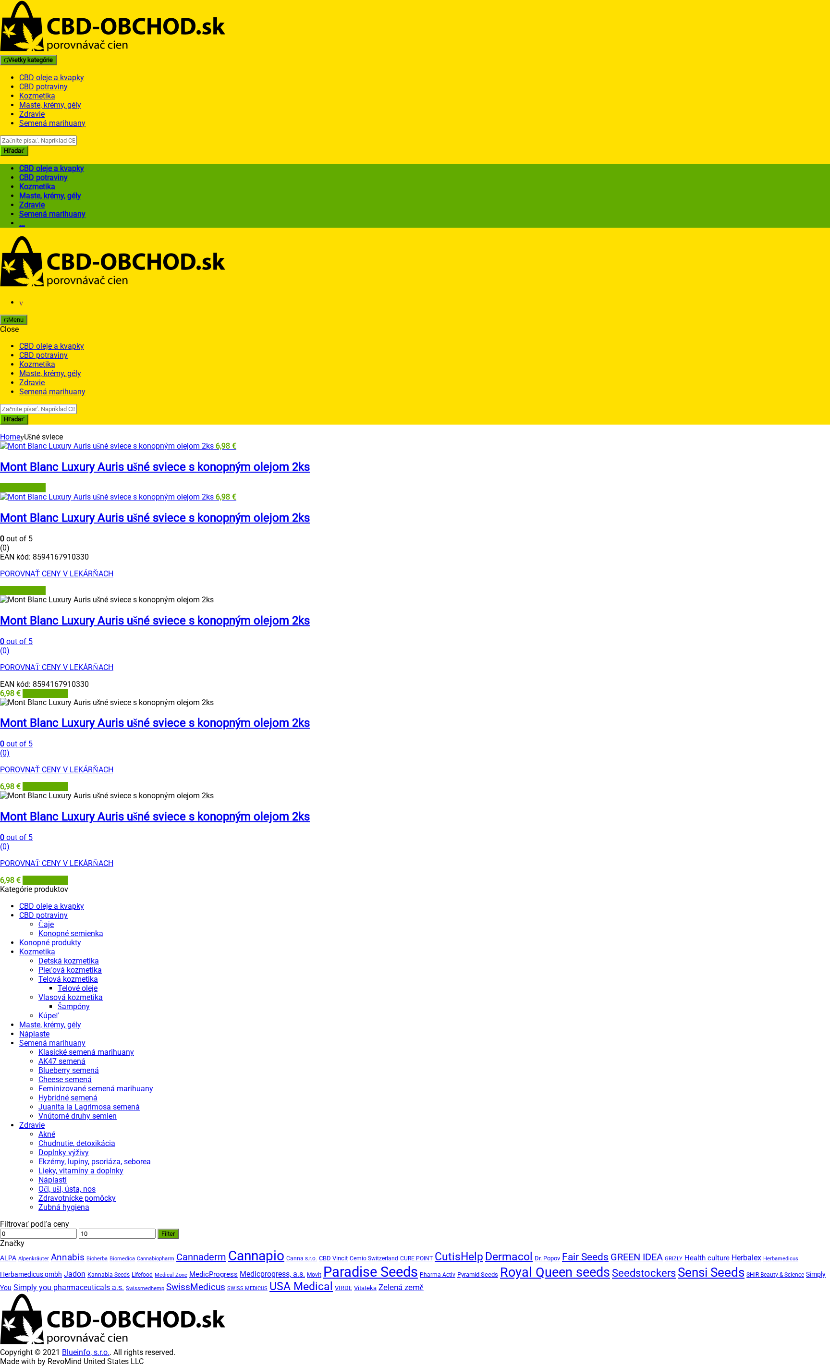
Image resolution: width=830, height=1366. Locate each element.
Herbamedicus (780, 1259)
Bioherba (97, 1259)
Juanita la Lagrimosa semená (89, 1106)
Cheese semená (65, 1079)
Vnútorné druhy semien (77, 1116)
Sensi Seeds (711, 1272)
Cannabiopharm (155, 1259)
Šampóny (74, 1006)
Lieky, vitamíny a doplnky (80, 1170)
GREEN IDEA (636, 1257)
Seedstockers (644, 1273)
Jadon (74, 1274)
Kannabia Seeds (108, 1274)
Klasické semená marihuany (86, 1052)
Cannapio (256, 1256)
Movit (314, 1274)
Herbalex (746, 1257)
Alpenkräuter (33, 1259)
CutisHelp (459, 1256)
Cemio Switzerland (374, 1258)
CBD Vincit (333, 1258)
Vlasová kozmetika (70, 997)
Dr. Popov (547, 1258)
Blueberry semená (68, 1070)
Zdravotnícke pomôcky (77, 1198)
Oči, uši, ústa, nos (67, 1189)
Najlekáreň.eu (23, 487)
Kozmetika (37, 95)
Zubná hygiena (63, 1207)
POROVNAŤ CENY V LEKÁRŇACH (56, 573)
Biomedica (122, 1259)
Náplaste (34, 1033)
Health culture (707, 1258)
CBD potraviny (43, 86)
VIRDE (343, 1288)
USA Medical (301, 1286)
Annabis (68, 1257)
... (22, 223)
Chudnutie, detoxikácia (76, 1143)
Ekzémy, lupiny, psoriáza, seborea (94, 1161)
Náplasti (52, 1179)
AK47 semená (61, 1061)
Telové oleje (78, 988)
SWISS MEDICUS (247, 1288)
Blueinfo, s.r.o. (86, 1352)
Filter (168, 1233)
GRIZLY (674, 1259)
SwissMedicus (195, 1287)
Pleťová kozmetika (70, 970)
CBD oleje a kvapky (51, 77)
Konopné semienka (70, 933)
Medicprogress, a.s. (272, 1274)
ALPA (8, 1258)
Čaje (46, 924)
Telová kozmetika (68, 979)
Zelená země (401, 1287)
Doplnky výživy (63, 1152)
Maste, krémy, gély (50, 105)
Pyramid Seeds (477, 1274)
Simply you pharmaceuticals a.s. (68, 1287)
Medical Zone (171, 1275)
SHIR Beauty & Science (775, 1274)
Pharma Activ (437, 1274)
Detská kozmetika (68, 960)
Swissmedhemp (145, 1288)
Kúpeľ (48, 1015)
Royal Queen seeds (555, 1272)
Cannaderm (201, 1257)
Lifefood (142, 1274)
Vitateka (365, 1288)
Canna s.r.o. (301, 1258)
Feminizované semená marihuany (95, 1088)
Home (10, 436)
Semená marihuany (52, 123)
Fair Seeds (585, 1257)
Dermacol (509, 1256)
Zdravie (32, 114)
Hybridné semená (68, 1097)
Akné (46, 1134)
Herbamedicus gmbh (31, 1274)
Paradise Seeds (370, 1272)
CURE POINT (416, 1258)
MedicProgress (213, 1274)
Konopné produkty (50, 942)
